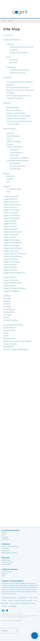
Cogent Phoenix (10, 259)
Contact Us (8, 35)
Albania (6, 296)
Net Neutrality (9, 339)
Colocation (11, 67)
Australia (7, 298)
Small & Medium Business (10, 546)
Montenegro (9, 312)
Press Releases (12, 136)
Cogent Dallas (9, 221)
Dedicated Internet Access (21, 47)
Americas (10, 176)
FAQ (8, 192)
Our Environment (17, 166)
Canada (6, 304)
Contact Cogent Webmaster (16, 349)
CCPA (5, 333)
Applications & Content (9, 552)
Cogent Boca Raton (12, 205)
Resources (14, 155)
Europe (9, 179)
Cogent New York (11, 251)
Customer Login (13, 189)
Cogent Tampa (10, 267)
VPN (8, 57)
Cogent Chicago (10, 213)
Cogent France (10, 277)
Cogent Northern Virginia (14, 254)
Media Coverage (13, 141)
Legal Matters (9, 328)
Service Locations (14, 110)
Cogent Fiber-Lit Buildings (18, 116)
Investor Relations (14, 147)
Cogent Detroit (10, 226)
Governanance (16, 152)
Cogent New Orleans (12, 248)
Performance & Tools (15, 113)
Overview (10, 133)
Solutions (7, 77)
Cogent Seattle (10, 265)
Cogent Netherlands (12, 283)
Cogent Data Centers (15, 119)
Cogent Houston (10, 229)
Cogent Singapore (11, 291)
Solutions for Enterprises (17, 87)
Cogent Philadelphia (12, 256)
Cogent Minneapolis (12, 243)
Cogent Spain (9, 286)
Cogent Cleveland (11, 215)
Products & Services (11, 40)
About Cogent (9, 129)
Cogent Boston (10, 207)
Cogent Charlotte (11, 210)
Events (9, 139)
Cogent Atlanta (10, 199)
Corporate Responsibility (17, 161)
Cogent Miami (9, 237)
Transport (5, 537)
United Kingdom (10, 320)
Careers (9, 144)
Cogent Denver (10, 224)
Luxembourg (9, 309)
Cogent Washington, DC (14, 273)
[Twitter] (7, 611)
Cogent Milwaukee (11, 240)
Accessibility (8, 347)
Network (7, 103)
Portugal (7, 315)
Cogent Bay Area (10, 202)
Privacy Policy (9, 330)
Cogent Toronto (10, 270)
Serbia (6, 317)
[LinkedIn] (3, 611)
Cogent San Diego (11, 262)
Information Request (19, 158)
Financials (14, 150)
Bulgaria (7, 301)
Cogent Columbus (11, 218)
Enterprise (5, 548)
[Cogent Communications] (20, 13)
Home (4, 21)
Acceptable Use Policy (13, 325)
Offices (6, 173)
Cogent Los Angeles (12, 232)
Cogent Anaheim (11, 196)
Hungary (7, 307)
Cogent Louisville (11, 235)
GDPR (6, 336)
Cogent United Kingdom (14, 288)
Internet (10, 44)
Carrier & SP (6, 550)
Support (7, 186)
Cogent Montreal (11, 246)
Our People (15, 163)
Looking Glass (12, 124)
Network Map (12, 108)
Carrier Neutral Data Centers (19, 121)
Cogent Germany (11, 280)
